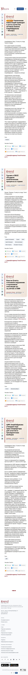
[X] (8, 659)
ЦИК (6, 558)
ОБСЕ (23, 239)
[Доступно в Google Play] (14, 665)
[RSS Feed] (19, 659)
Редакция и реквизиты (6, 629)
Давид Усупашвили (10, 239)
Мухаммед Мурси (15, 388)
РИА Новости (22, 319)
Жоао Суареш (8, 244)
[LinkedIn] (16, 659)
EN (11, 672)
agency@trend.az (4, 613)
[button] (2, 14)
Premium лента (4, 621)
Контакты (3, 630)
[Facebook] (5, 659)
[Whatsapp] (2, 659)
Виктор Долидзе (18, 242)
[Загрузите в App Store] (5, 665)
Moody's (7, 139)
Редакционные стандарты (6, 632)
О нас (2, 627)
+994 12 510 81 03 (4, 612)
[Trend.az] (5, 9)
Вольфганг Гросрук (18, 244)
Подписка (3, 639)
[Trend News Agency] (4, 601)
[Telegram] (14, 659)
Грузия (17, 239)
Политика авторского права (7, 650)
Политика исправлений (6, 634)
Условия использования (6, 646)
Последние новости (5, 620)
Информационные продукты (7, 641)
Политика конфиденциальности (8, 648)
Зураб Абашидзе (9, 242)
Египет (7, 388)
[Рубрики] (25, 9)
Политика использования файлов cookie (9, 652)
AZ (14, 672)
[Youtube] (11, 659)
